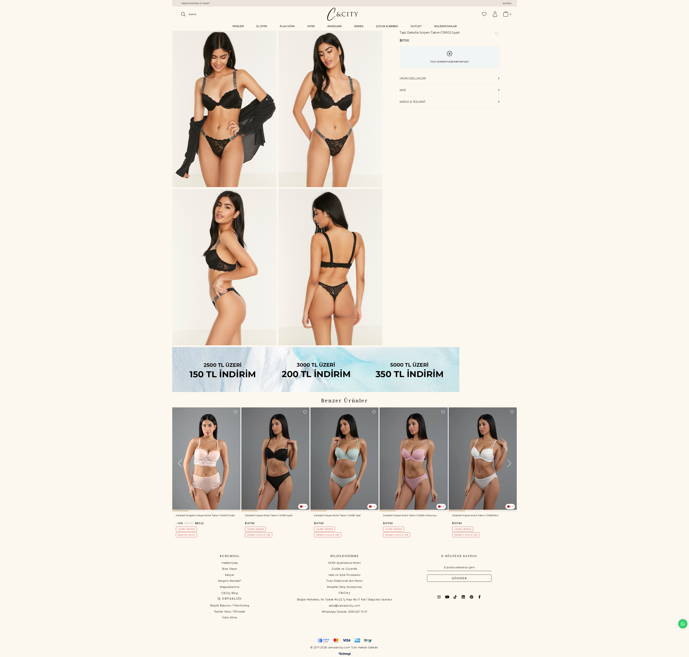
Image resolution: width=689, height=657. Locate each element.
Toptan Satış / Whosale (229, 611)
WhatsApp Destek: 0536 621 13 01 (344, 611)
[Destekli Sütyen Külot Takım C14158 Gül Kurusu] (413, 458)
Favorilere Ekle (236, 412)
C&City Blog (229, 593)
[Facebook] (479, 597)
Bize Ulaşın (229, 568)
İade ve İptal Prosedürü (344, 575)
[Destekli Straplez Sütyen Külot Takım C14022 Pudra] (206, 458)
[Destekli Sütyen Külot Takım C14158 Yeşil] (344, 458)
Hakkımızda (230, 563)
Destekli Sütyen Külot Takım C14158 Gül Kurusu (410, 515)
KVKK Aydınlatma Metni (344, 563)
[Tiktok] (455, 597)
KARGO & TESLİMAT (412, 101)
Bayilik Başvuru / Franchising (229, 605)
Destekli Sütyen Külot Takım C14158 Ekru (475, 515)
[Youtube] (447, 597)
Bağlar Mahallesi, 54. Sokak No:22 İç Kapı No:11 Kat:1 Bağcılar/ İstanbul (344, 599)
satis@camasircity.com (344, 605)
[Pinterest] (471, 597)
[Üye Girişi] (495, 14)
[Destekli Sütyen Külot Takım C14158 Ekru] (483, 458)
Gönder (459, 578)
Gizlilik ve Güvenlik (344, 568)
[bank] (344, 641)
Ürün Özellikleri (413, 78)
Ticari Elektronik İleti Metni (344, 580)
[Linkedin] (463, 597)
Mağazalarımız (230, 587)
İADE (403, 90)
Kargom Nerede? (230, 580)
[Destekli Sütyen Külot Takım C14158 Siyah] (275, 458)
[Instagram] (439, 597)
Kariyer (230, 575)
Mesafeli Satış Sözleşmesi (344, 587)
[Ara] (183, 14)
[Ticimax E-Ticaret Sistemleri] (344, 654)
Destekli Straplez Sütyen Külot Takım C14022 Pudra (205, 515)
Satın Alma (229, 617)
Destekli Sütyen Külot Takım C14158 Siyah (268, 515)
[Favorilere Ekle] (497, 34)
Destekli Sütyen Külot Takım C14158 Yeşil (337, 515)
